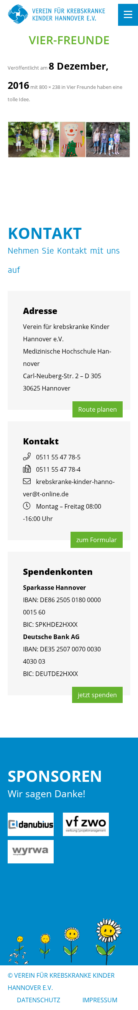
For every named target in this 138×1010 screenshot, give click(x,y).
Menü (128, 15)
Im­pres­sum (99, 1000)
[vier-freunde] (69, 139)
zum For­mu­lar (96, 540)
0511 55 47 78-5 (58, 457)
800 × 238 (49, 86)
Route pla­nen (97, 409)
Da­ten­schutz (38, 1000)
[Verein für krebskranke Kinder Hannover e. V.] (57, 14)
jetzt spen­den (97, 695)
